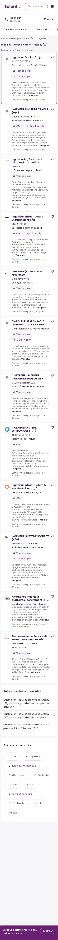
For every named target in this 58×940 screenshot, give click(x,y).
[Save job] (52, 57)
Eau (32, 784)
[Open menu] (52, 6)
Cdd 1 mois (18, 803)
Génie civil (43, 775)
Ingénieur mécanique (24, 766)
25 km (47, 19)
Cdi (39, 803)
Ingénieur (34, 756)
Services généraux (22, 794)
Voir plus (33, 95)
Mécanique (18, 775)
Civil (14, 756)
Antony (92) (29, 38)
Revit (14, 784)
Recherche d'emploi (11, 38)
